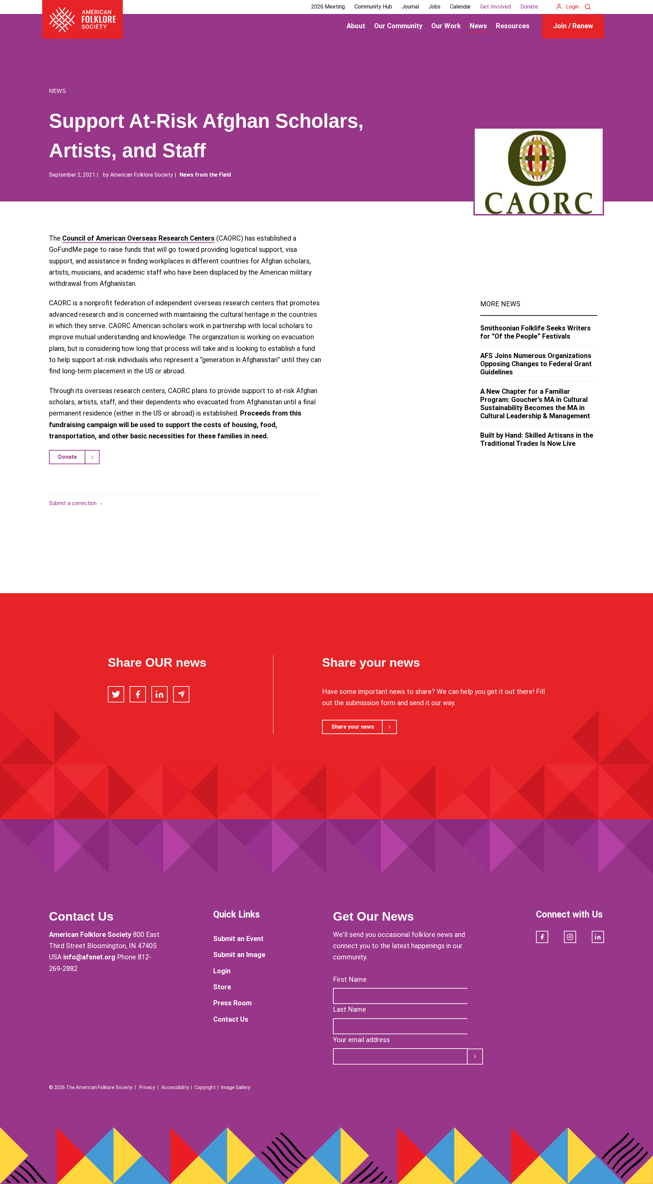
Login (572, 6)
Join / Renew (573, 26)
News (478, 26)
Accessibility (175, 1087)
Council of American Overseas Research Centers (138, 238)
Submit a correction (73, 503)
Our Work (446, 26)
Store (222, 987)
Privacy (147, 1087)
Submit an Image (239, 955)
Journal (410, 6)
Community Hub (373, 6)
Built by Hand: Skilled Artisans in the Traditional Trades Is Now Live (536, 439)
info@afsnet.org (89, 957)
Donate (529, 6)
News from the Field (205, 175)
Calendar (460, 6)
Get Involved (495, 6)
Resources (513, 26)
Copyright (205, 1087)
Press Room (232, 1003)
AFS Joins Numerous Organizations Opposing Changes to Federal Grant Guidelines (536, 364)
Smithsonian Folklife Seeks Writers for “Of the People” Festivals (535, 332)
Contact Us (230, 1019)
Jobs (434, 6)
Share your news (352, 727)
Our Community (398, 26)
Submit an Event (238, 939)
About (356, 26)
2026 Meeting (328, 6)
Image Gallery (235, 1087)
